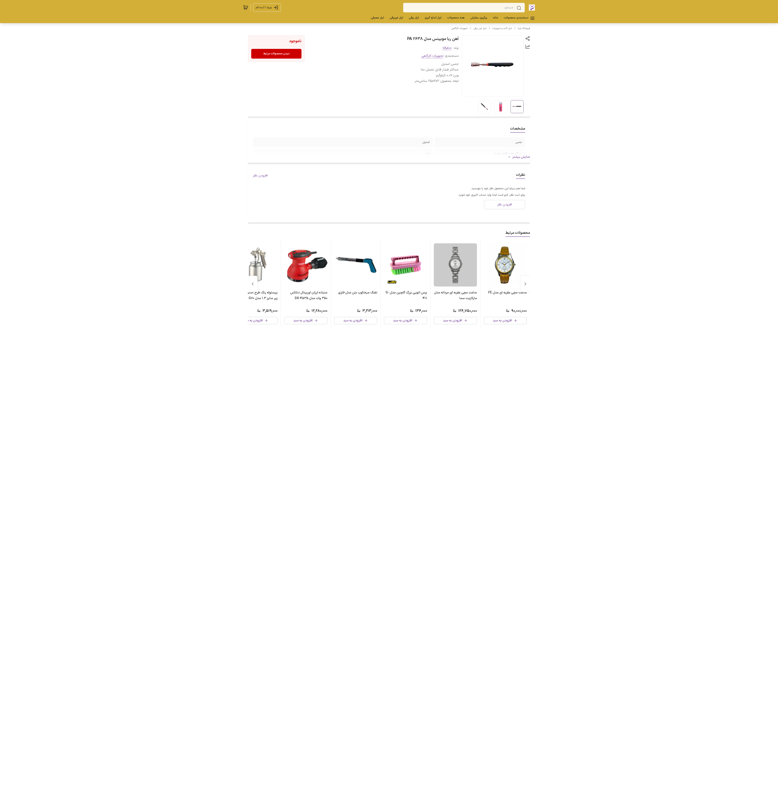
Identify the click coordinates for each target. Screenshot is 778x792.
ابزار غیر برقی (479, 28)
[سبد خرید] (245, 7)
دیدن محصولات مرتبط (276, 54)
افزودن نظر (260, 175)
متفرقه (447, 47)
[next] (253, 284)
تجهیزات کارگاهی (459, 28)
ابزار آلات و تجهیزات (502, 28)
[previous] (525, 284)
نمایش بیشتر (521, 157)
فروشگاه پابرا (524, 28)
